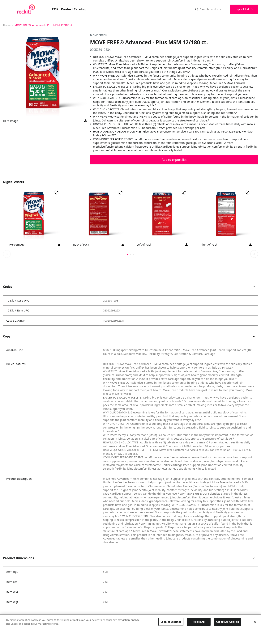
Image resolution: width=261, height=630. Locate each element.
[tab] (127, 254)
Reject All (199, 622)
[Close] (255, 621)
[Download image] (85, 120)
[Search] (197, 9)
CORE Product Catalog (69, 9)
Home (7, 25)
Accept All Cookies (227, 622)
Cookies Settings (170, 622)
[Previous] (7, 254)
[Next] (254, 254)
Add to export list (174, 160)
